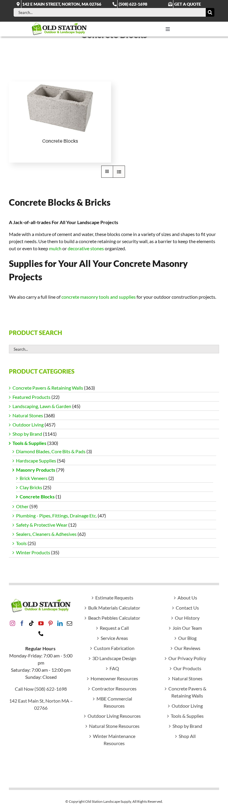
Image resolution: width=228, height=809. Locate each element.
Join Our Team (187, 628)
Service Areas (114, 638)
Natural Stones (27, 415)
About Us (187, 597)
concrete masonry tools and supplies (98, 297)
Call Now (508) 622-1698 (41, 689)
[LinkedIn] (60, 623)
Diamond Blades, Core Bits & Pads (51, 451)
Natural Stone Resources (114, 726)
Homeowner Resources (114, 678)
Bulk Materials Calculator (114, 607)
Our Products (187, 668)
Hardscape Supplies (36, 460)
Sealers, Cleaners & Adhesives (46, 534)
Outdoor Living (28, 424)
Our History (187, 618)
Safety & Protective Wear (41, 525)
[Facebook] (22, 623)
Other (22, 506)
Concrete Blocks (60, 141)
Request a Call (114, 628)
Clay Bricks (31, 487)
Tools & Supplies (29, 443)
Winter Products (33, 552)
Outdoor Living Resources (114, 716)
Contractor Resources (114, 688)
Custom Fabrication (114, 648)
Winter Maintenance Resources (114, 739)
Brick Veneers (34, 478)
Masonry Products (35, 470)
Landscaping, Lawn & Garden (41, 406)
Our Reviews (187, 648)
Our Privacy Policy (187, 658)
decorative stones (86, 248)
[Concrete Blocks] (60, 107)
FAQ (114, 668)
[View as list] (119, 171)
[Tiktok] (31, 623)
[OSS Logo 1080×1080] (59, 24)
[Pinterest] (50, 623)
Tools (21, 543)
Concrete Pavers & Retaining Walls (47, 388)
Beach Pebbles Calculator (114, 618)
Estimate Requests (114, 597)
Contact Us (187, 607)
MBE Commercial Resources (114, 702)
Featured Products (31, 397)
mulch (55, 248)
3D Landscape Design (114, 658)
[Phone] (41, 633)
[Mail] (69, 623)
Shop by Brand (27, 434)
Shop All (187, 736)
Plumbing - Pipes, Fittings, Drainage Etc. (56, 515)
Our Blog (187, 638)
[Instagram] (12, 623)
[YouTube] (41, 623)
